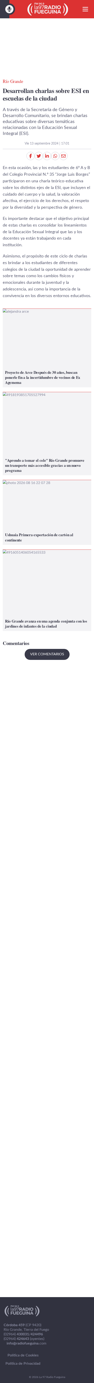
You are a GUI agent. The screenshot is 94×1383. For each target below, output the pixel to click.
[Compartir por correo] (63, 156)
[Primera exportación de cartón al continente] (47, 512)
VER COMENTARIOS (47, 654)
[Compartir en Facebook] (30, 156)
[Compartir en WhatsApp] (55, 156)
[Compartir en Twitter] (39, 156)
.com (26, 1343)
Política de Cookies (23, 1355)
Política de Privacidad (22, 1363)
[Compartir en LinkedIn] (47, 156)
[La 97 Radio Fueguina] (47, 9)
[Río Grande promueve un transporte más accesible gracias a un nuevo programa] (47, 433)
